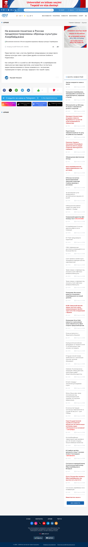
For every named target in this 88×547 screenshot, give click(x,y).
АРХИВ (50, 519)
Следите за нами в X (56, 104)
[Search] (51, 10)
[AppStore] (50, 538)
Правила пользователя (49, 544)
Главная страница (74, 22)
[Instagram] (3, 10)
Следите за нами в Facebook (41, 104)
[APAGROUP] (44, 533)
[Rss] (15, 10)
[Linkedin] (13, 10)
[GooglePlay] (38, 538)
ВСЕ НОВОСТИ (46, 15)
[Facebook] (1, 10)
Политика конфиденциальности (66, 544)
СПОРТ (81, 15)
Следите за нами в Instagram (10, 104)
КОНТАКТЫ (39, 519)
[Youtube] (8, 10)
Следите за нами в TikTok (25, 104)
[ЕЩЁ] (85, 15)
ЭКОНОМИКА (73, 15)
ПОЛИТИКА (56, 15)
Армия (84, 22)
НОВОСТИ (64, 15)
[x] (40, 523)
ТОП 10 (59, 519)
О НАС (28, 519)
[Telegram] (11, 10)
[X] (6, 10)
